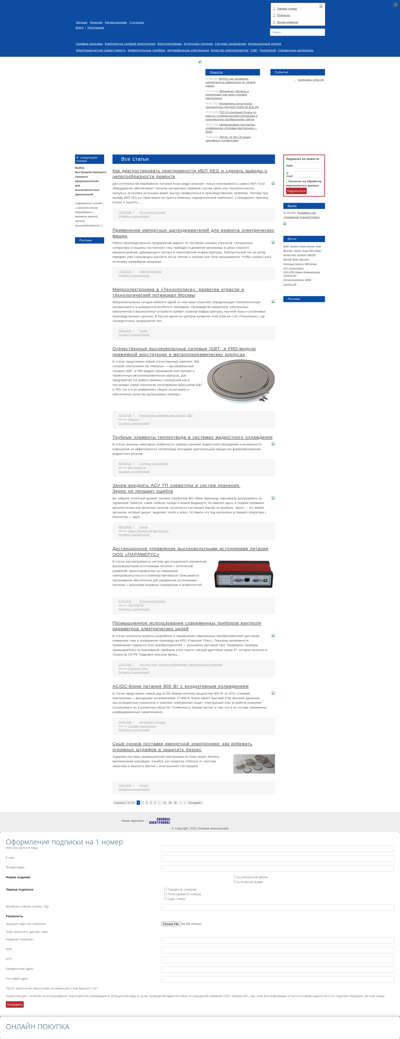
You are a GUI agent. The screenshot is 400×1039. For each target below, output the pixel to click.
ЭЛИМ (308, 279)
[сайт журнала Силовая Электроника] (158, 820)
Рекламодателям (116, 22)
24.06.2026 (125, 331)
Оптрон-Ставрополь (293, 279)
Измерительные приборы (146, 50)
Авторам (81, 22)
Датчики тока (148, 664)
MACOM (311, 254)
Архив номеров (287, 22)
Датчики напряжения (173, 664)
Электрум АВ (289, 284)
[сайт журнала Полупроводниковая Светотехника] (238, 820)
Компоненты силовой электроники (130, 44)
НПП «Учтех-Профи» (293, 268)
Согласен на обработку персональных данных (303, 183)
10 (164, 802)
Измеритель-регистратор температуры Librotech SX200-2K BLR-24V (232, 105)
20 (170, 802)
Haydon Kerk (289, 254)
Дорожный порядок (293, 263)
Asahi (318, 246)
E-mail (289, 175)
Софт (254, 50)
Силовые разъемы (89, 44)
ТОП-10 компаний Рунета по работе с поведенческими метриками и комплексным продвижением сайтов (231, 116)
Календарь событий (311, 80)
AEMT (286, 246)
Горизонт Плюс (138, 668)
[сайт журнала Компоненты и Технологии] (209, 820)
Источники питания (198, 44)
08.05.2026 (125, 527)
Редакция (96, 22)
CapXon (297, 250)
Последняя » (195, 802)
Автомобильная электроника (188, 50)
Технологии (267, 50)
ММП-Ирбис (311, 263)
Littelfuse (301, 254)
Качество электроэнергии (229, 50)
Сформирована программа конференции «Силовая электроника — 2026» (231, 128)
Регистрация (96, 27)
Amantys (294, 246)
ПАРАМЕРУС (136, 605)
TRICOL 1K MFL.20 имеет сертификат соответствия (228, 138)
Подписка (283, 15)
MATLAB (287, 259)
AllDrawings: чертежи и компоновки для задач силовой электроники (227, 94)
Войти (80, 27)
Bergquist (288, 250)
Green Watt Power (311, 250)
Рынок (143, 331)
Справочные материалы (296, 50)
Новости (216, 72)
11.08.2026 (125, 271)
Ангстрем (304, 259)
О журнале (137, 22)
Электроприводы (169, 44)
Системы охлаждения (230, 44)
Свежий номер (287, 8)
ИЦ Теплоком (137, 467)
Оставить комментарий (133, 216)
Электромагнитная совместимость (101, 50)
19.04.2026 (125, 785)
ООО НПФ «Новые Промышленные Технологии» (301, 273)
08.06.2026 (125, 463)
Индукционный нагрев (264, 44)
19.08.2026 (125, 212)
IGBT (190, 415)
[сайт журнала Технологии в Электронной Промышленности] (184, 820)
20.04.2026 (125, 722)
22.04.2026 (125, 664)
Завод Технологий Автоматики (148, 531)
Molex (295, 259)
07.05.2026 (125, 601)
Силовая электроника (142, 726)
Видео (292, 205)
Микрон (133, 419)
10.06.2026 (125, 415)
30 (175, 802)
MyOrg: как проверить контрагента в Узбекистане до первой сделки (230, 82)
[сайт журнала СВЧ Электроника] (268, 820)
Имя (289, 165)
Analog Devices (307, 246)
